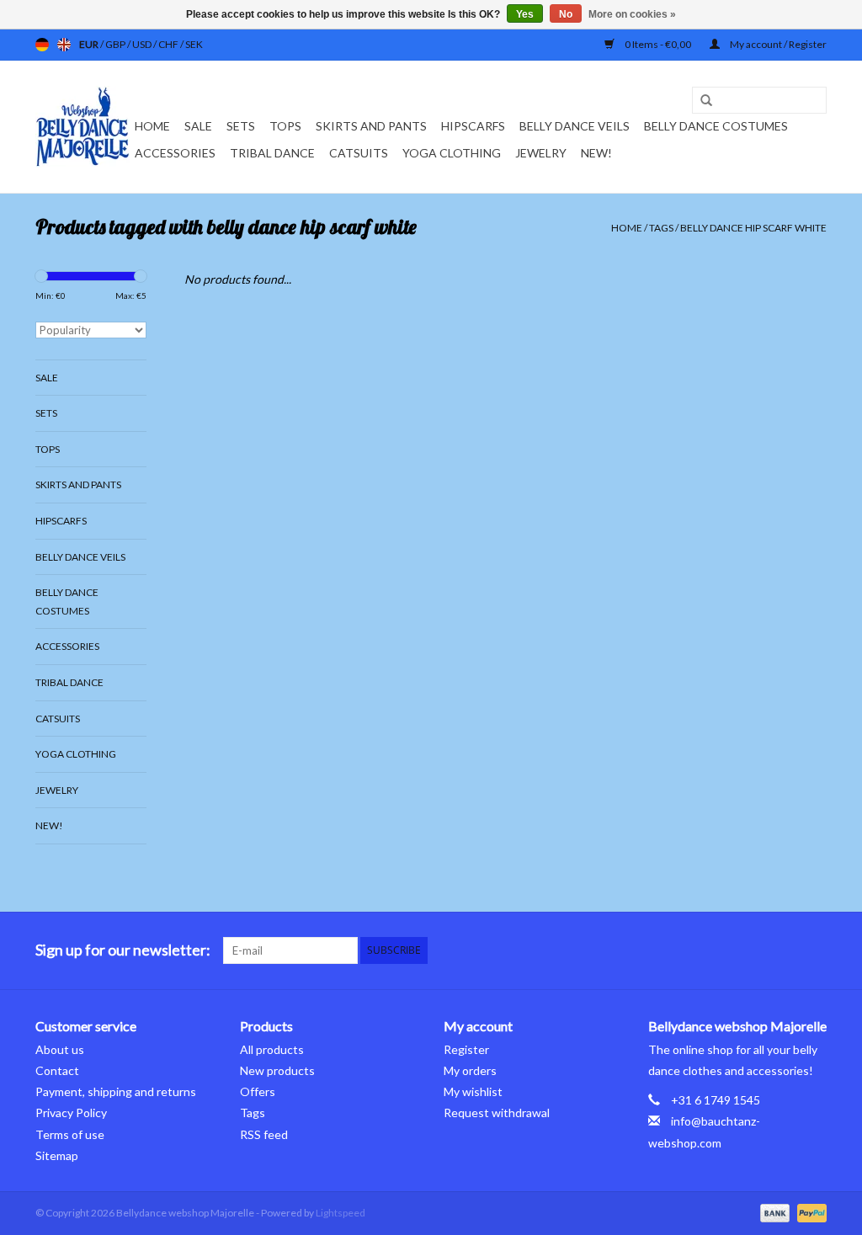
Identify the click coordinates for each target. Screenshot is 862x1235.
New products (277, 1070)
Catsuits (358, 153)
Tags (661, 227)
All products (272, 1049)
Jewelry (541, 153)
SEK (194, 44)
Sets (240, 126)
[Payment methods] (772, 1212)
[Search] (700, 101)
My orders (470, 1070)
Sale (198, 126)
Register (466, 1049)
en (64, 44)
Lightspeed (340, 1212)
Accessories (175, 153)
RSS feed (264, 1134)
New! (596, 153)
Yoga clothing (451, 153)
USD (142, 44)
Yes (525, 14)
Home (152, 126)
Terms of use (69, 1134)
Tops (285, 126)
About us (59, 1049)
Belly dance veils (574, 126)
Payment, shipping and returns (115, 1091)
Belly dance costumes (717, 126)
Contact (57, 1070)
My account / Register (777, 44)
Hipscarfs (473, 126)
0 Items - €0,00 (658, 44)
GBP (116, 44)
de (42, 44)
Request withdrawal (497, 1112)
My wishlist (473, 1091)
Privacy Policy (71, 1112)
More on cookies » (632, 14)
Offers (257, 1091)
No (565, 14)
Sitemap (56, 1155)
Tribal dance (272, 153)
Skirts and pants (371, 126)
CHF (169, 44)
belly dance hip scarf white (753, 227)
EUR (89, 44)
